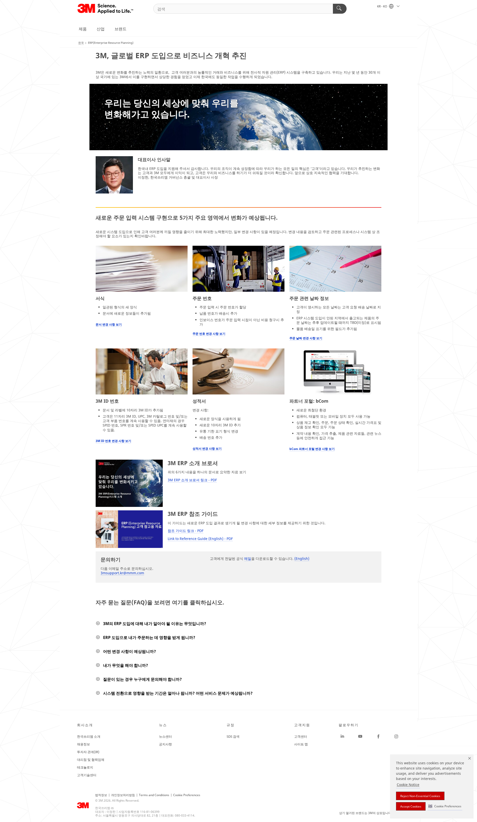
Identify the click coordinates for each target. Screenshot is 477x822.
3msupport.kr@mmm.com (122, 573)
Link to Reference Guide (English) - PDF (200, 538)
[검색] (340, 9)
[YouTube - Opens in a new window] (360, 736)
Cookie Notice (408, 784)
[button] (445, 806)
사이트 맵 (301, 744)
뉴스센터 (165, 736)
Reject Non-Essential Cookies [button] (420, 796)
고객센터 (300, 736)
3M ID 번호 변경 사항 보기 (113, 441)
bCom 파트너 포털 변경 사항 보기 (312, 449)
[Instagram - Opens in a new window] (396, 736)
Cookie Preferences (186, 795)
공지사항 (165, 744)
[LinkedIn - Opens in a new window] (342, 736)
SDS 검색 (233, 736)
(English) (301, 558)
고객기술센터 (86, 775)
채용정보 (83, 744)
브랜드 (120, 29)
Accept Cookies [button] (410, 806)
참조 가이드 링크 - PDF (185, 530)
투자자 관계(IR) (88, 752)
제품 (83, 29)
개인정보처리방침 (123, 795)
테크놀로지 (85, 767)
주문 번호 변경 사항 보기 (209, 334)
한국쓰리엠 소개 (88, 736)
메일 (247, 558)
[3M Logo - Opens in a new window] (106, 9)
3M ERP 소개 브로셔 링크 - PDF (192, 480)
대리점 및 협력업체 (90, 759)
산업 (101, 29)
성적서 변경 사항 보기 (207, 448)
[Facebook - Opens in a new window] (378, 736)
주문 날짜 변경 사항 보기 (305, 338)
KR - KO (382, 6)
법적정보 (101, 795)
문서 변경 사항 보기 (109, 324)
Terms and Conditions (154, 795)
